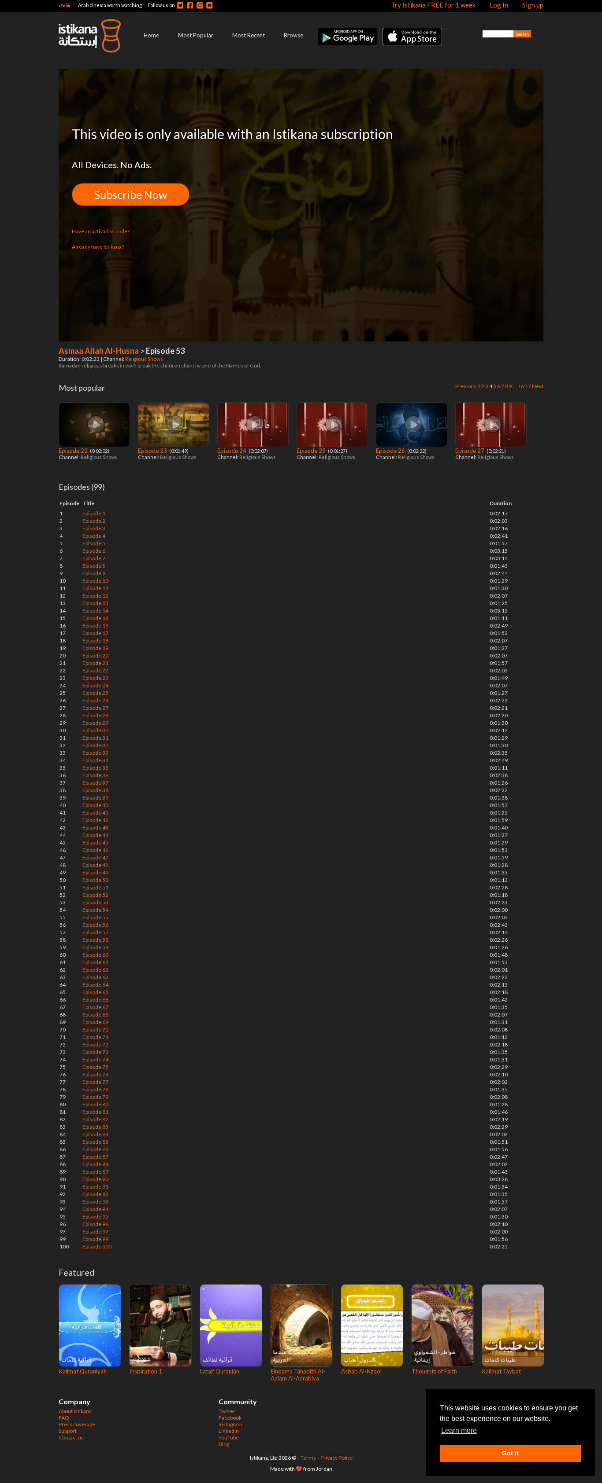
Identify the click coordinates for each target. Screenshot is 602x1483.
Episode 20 (95, 655)
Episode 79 (95, 1097)
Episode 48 (95, 865)
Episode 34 (95, 760)
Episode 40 (95, 805)
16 (521, 386)
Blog (224, 1444)
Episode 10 (95, 580)
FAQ (64, 1417)
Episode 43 (95, 827)
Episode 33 (95, 752)
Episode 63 (95, 977)
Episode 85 (95, 1141)
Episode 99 (95, 1239)
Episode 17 (95, 633)
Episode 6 (93, 550)
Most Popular (195, 35)
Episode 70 (95, 1029)
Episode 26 (391, 450)
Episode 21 (95, 663)
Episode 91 (95, 1186)
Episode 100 (96, 1246)
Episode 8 (93, 565)
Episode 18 (95, 640)
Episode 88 (95, 1164)
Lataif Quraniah (219, 1371)
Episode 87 (95, 1156)
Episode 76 (95, 1074)
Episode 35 (95, 767)
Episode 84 (95, 1134)
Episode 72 (95, 1044)
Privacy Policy (336, 1457)
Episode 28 (95, 715)
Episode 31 (95, 737)
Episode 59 (95, 947)
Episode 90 (95, 1179)
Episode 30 (95, 730)
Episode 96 (95, 1224)
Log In (499, 5)
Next (537, 386)
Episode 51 (95, 887)
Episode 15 (95, 618)
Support (68, 1431)
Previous (465, 386)
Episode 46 (95, 850)
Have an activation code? (101, 231)
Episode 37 (95, 782)
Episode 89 (95, 1171)
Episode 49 (95, 872)
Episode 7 (93, 558)
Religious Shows (144, 359)
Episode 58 (95, 939)
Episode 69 (95, 1022)
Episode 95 (95, 1216)
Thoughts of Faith (434, 1371)
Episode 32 (95, 745)
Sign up (532, 5)
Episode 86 (95, 1149)
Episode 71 (95, 1037)
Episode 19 (95, 648)
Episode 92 (95, 1194)
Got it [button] (510, 1453)
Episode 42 (95, 820)
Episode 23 (153, 450)
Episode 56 (95, 924)
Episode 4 (93, 535)
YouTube (229, 1437)
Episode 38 (95, 790)
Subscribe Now (130, 194)
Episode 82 (95, 1119)
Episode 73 (95, 1052)
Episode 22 (74, 450)
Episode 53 (95, 902)
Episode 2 (93, 521)
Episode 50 (95, 880)
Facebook (230, 1417)
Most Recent (248, 35)
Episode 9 (93, 573)
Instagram (230, 1424)
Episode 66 (95, 999)
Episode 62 (95, 969)
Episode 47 (95, 857)
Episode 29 (95, 722)
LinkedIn (229, 1431)
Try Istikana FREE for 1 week (433, 5)
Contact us (71, 1437)
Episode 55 (95, 917)
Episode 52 (95, 895)
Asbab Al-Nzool (361, 1371)
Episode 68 (95, 1014)
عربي (64, 3)
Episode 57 (95, 932)
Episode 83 (95, 1126)
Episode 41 (95, 812)
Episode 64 (95, 984)
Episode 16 (95, 625)
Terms (308, 1457)
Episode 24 (232, 450)
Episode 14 (95, 610)
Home (151, 35)
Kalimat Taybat (501, 1371)
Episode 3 (93, 528)
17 (528, 386)
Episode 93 (95, 1201)
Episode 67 (95, 1007)
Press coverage (77, 1424)
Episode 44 (95, 835)
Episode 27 (470, 450)
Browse (293, 35)
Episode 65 (95, 992)
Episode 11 (95, 588)
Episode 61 (95, 962)
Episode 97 (95, 1231)
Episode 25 (312, 450)
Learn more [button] (459, 1430)
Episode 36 (95, 775)
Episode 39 (95, 797)
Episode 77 (95, 1082)
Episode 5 (93, 543)
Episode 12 (95, 595)
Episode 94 (95, 1209)
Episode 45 (95, 842)
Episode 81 (95, 1112)
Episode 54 (95, 910)
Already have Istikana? (98, 246)
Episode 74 (95, 1059)
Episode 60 (95, 954)
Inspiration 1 (146, 1371)
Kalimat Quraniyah (83, 1371)
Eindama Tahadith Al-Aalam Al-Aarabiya (298, 1375)
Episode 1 (93, 513)
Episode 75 (95, 1067)
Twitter (227, 1411)
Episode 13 (95, 603)
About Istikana (75, 1411)
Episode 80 (95, 1104)
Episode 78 (95, 1089)
